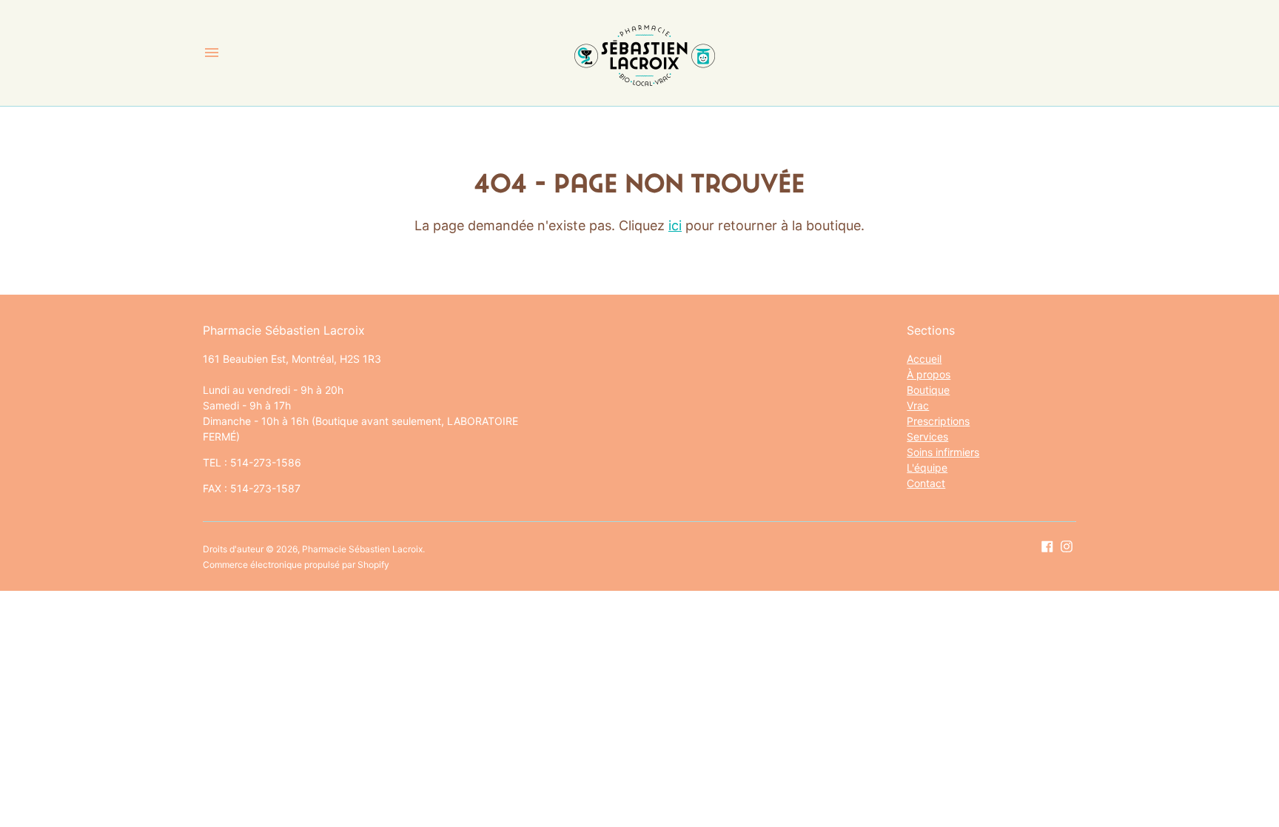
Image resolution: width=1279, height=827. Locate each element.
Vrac (918, 405)
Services (927, 436)
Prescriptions (938, 421)
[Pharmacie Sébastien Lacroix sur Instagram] (1066, 545)
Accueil (924, 358)
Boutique (928, 390)
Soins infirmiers (943, 452)
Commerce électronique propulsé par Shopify (296, 564)
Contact (926, 483)
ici (675, 225)
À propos (928, 374)
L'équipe (927, 467)
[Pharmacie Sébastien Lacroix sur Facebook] (1047, 545)
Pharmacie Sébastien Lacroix (362, 549)
